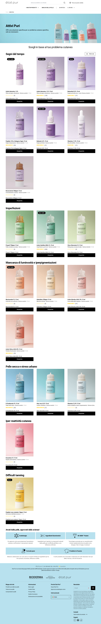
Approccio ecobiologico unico (58, 589)
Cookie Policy (31, 589)
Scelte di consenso (32, 594)
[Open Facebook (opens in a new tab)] (75, 620)
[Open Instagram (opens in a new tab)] (78, 620)
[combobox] (61, 597)
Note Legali (31, 587)
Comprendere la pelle (11, 591)
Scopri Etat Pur (54, 587)
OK (93, 588)
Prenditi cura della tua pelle (12, 587)
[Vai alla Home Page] (12, 3)
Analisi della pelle (48, 7)
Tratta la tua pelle (10, 589)
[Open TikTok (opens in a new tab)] (81, 620)
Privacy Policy (31, 591)
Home (7, 12)
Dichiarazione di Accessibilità (35, 596)
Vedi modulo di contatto (79, 614)
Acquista (19, 101)
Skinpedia (62, 7)
